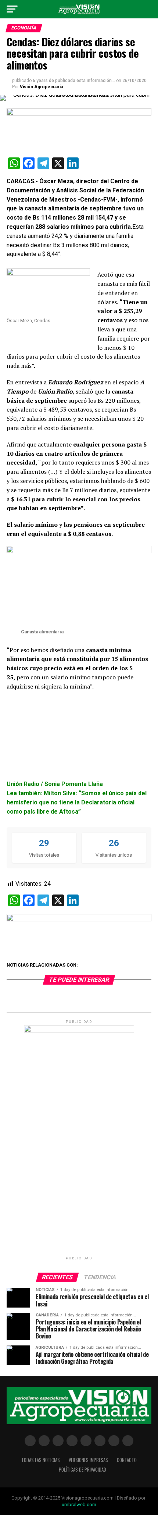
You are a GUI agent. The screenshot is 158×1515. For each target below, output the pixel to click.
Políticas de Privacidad (82, 1469)
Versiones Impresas (88, 1460)
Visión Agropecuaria (41, 86)
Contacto (127, 1460)
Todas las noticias (40, 1460)
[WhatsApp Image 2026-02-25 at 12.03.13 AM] (79, 1031)
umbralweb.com (79, 1504)
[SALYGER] (79, 919)
